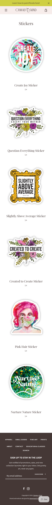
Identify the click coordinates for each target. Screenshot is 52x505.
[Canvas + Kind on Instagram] (28, 488)
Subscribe (39, 474)
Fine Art (34, 440)
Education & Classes (35, 446)
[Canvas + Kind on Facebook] (24, 488)
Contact (19, 446)
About (9, 446)
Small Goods (21, 440)
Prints (44, 440)
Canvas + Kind (37, 495)
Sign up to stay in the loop (26, 457)
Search (26, 450)
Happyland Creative (36, 498)
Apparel (8, 440)
